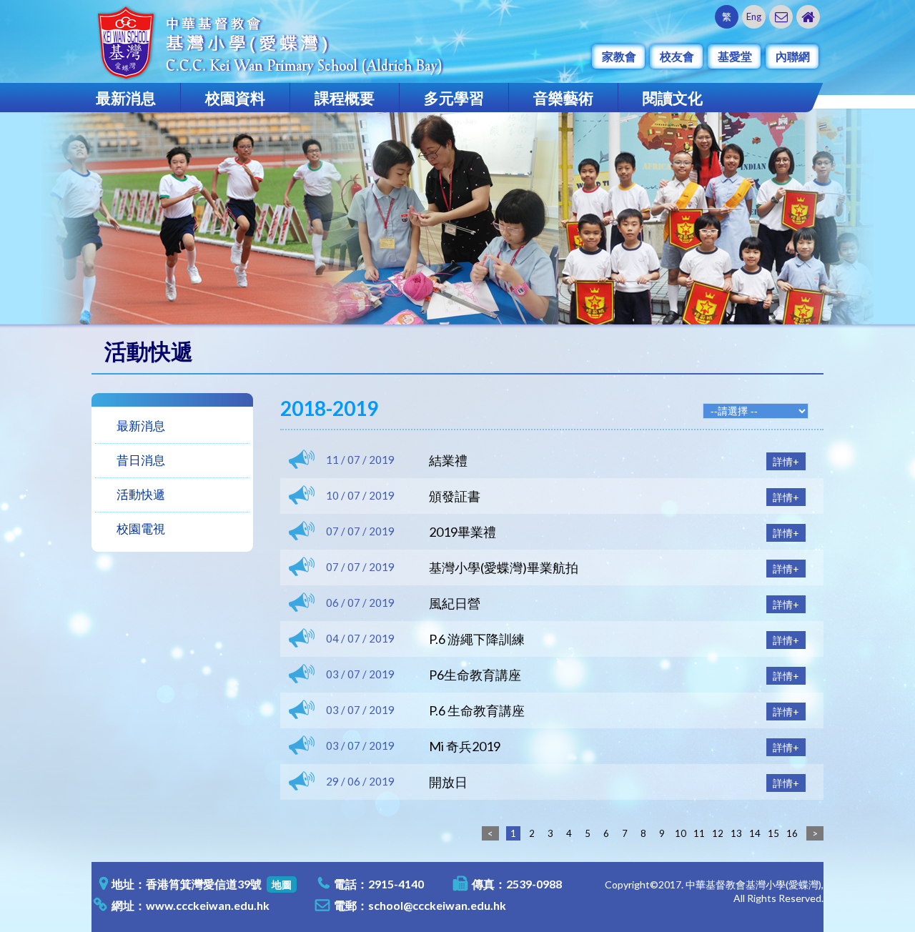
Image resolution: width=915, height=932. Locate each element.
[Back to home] (808, 17)
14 (755, 833)
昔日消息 (141, 459)
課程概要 (345, 97)
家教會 (619, 56)
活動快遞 (141, 494)
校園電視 (141, 528)
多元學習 (454, 97)
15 (773, 833)
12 (717, 833)
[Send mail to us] (781, 17)
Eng (753, 16)
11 (699, 833)
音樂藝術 (563, 97)
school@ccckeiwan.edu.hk (437, 905)
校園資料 (235, 97)
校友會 (677, 56)
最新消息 (126, 97)
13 (736, 833)
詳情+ (786, 461)
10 (680, 833)
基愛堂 (735, 56)
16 (792, 833)
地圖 (282, 884)
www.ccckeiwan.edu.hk (207, 905)
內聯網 (793, 56)
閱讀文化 (673, 97)
